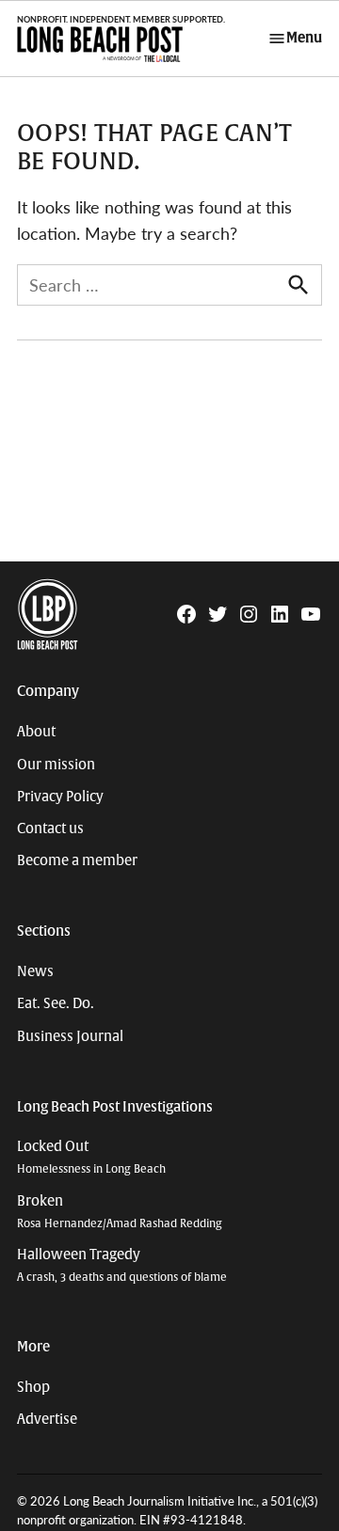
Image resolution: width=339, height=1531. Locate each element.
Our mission (56, 764)
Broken (119, 1211)
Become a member (77, 860)
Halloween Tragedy (122, 1265)
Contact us (50, 828)
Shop (33, 1387)
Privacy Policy (60, 796)
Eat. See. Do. (55, 1003)
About (36, 731)
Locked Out (91, 1157)
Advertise (47, 1419)
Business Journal (70, 1036)
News (35, 971)
